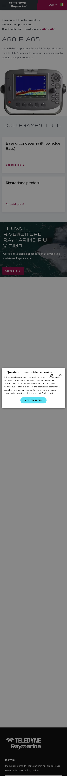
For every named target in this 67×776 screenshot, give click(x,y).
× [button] (60, 374)
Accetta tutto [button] (33, 400)
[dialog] (33, 388)
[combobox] (52, 375)
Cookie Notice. (48, 393)
